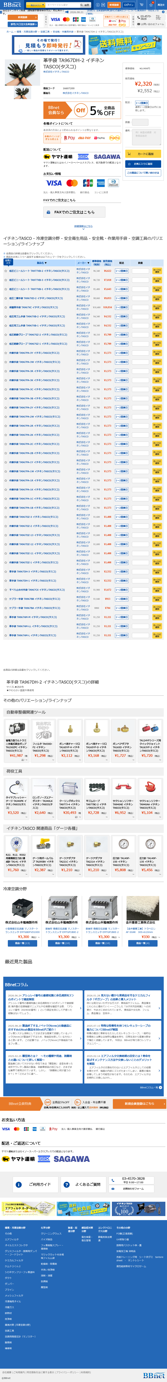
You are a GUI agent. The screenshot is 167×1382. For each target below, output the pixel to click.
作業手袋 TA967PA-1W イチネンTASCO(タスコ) (34, 471)
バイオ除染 (46, 1239)
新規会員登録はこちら (139, 1104)
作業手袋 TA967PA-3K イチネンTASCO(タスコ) (34, 380)
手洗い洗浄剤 (48, 1270)
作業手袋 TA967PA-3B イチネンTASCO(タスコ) (34, 398)
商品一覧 (22, 943)
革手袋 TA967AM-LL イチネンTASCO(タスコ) (33, 626)
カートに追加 (145, 154)
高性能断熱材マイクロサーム (131, 1266)
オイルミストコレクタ (16, 1245)
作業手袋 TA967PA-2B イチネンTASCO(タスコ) (34, 453)
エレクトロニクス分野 (105, 1229)
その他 (8, 1233)
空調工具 (45, 32)
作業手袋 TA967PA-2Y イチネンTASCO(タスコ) (34, 407)
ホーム (10, 32)
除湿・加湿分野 (72, 1229)
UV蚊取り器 (122, 1239)
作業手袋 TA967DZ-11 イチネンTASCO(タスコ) (34, 553)
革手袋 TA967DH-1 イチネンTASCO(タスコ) (32, 580)
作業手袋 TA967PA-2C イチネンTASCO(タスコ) (34, 444)
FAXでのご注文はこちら (74, 212)
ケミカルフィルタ (14, 1260)
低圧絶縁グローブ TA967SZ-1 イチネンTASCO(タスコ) (38, 344)
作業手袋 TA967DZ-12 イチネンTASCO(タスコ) (34, 544)
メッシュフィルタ (14, 1295)
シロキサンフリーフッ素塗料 (20, 1272)
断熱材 (8, 1313)
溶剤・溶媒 (46, 1275)
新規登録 (114, 5)
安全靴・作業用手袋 (63, 32)
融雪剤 (8, 1342)
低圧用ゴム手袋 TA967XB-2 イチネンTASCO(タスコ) (37, 316)
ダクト (8, 1278)
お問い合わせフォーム (152, 24)
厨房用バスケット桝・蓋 (129, 1245)
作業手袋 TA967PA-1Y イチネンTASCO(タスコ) (34, 462)
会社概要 (6, 1372)
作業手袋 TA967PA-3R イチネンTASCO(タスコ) (34, 371)
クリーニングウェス (51, 1233)
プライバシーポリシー (67, 1372)
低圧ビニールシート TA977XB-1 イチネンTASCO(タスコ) (39, 289)
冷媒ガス (9, 1307)
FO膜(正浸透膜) (124, 1233)
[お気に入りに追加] (5, 270)
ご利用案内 (19, 1372)
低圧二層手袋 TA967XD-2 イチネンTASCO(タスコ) (36, 298)
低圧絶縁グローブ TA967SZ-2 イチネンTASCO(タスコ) (38, 334)
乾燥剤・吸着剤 (49, 1264)
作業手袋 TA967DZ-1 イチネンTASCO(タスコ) (33, 562)
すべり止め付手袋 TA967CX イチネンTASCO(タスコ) (37, 590)
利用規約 (85, 1372)
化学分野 (45, 1228)
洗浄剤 (8, 1319)
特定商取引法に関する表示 (40, 1372)
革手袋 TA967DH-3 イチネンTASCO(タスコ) (32, 571)
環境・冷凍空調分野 (27, 32)
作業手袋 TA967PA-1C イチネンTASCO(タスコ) (34, 498)
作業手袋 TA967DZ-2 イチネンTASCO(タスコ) (33, 526)
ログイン (128, 5)
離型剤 (44, 1287)
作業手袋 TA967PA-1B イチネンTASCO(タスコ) (34, 508)
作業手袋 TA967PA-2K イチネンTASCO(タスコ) (34, 435)
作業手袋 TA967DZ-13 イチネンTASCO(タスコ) (34, 535)
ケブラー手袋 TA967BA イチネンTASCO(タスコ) (34, 608)
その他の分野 (123, 1228)
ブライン (9, 1290)
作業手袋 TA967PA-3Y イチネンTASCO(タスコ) (34, 353)
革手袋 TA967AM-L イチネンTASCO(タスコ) (32, 635)
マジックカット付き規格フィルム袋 (52, 1256)
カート (142, 5)
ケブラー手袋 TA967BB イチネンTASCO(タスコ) (34, 599)
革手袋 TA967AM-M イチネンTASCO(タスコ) (33, 617)
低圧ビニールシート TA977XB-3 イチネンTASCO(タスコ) (39, 280)
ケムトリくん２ (13, 1266)
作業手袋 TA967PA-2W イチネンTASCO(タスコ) (34, 416)
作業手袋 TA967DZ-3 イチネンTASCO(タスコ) (33, 517)
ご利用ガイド (98, 5)
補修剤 (8, 1348)
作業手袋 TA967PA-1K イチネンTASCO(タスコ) (34, 489)
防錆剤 (44, 1281)
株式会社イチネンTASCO (56, 72)
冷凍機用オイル (13, 1301)
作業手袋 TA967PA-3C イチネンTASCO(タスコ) (34, 389)
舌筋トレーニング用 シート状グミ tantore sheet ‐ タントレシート (139, 1258)
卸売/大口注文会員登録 (23, 24)
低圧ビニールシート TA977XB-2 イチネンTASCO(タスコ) (39, 271)
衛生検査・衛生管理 (87, 1238)
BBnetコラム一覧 (149, 1087)
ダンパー (9, 1284)
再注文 (161, 5)
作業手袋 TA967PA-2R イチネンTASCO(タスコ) (34, 426)
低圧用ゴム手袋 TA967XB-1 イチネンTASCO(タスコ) (37, 325)
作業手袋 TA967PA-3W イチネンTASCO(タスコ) (34, 362)
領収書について (104, 5)
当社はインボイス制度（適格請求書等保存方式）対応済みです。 (33, 12)
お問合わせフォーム (133, 1188)
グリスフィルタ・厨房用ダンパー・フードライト (21, 1253)
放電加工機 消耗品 (126, 1251)
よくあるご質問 (87, 1184)
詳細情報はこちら (83, 226)
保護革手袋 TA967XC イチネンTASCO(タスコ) (33, 307)
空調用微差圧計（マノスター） (21, 1336)
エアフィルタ (12, 1239)
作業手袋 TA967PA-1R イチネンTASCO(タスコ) (34, 480)
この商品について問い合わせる (143, 173)
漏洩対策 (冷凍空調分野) (17, 1325)
